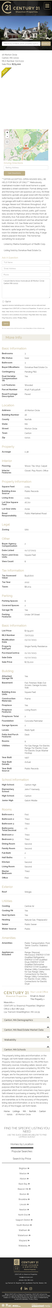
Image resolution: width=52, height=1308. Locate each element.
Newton (23, 1209)
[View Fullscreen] (7, 142)
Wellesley (23, 1246)
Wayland (23, 1240)
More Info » (9, 1002)
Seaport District (23, 1220)
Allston (23, 1179)
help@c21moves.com (26, 1277)
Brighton (23, 1168)
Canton (42, 1111)
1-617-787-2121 (17, 1009)
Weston (23, 1173)
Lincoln (23, 1204)
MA (24, 1111)
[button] (46, 43)
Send (6, 323)
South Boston (23, 1225)
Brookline (23, 1199)
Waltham (23, 1230)
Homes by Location (22, 1144)
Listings (16, 1111)
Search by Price (22, 1158)
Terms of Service (38, 328)
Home (7, 1111)
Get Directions (14, 173)
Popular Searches (22, 1151)
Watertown (23, 1235)
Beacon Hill (23, 1189)
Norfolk (32, 1111)
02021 (9, 1114)
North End (23, 1215)
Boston (23, 1194)
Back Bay (23, 1184)
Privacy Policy (22, 318)
